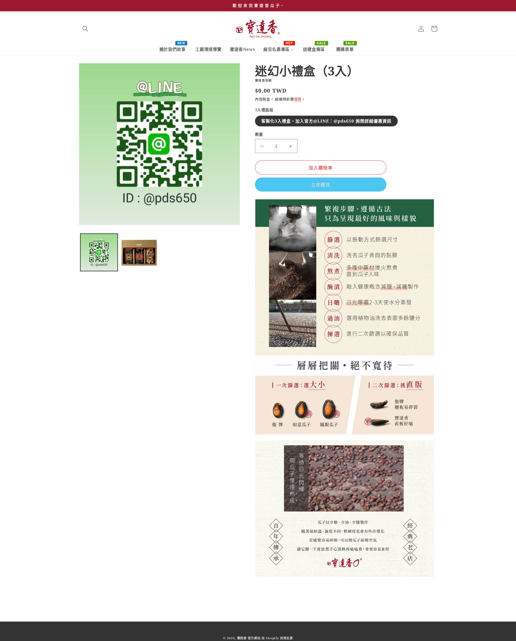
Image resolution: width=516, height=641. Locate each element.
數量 (259, 134)
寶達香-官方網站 (249, 638)
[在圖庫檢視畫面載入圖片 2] (139, 252)
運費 (298, 99)
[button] (85, 28)
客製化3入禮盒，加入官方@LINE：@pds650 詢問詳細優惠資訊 (326, 121)
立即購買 (320, 185)
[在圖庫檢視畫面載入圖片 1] (99, 252)
